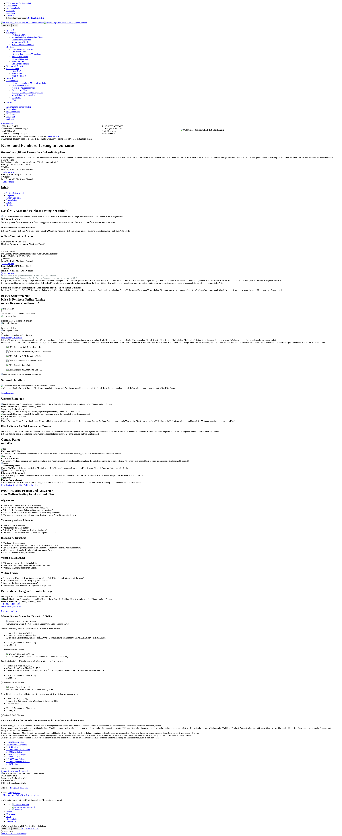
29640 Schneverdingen (16, 754)
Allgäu (15, 25)
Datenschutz (11, 819)
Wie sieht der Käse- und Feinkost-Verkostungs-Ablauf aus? (28, 510)
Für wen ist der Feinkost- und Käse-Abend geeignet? (25, 508)
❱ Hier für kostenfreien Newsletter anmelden (20, 795)
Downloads (11, 814)
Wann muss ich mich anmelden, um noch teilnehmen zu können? (30, 545)
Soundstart (22, 18)
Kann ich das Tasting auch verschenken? (20, 583)
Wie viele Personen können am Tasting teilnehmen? (25, 530)
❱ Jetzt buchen (7, 172)
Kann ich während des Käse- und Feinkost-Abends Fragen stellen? (31, 512)
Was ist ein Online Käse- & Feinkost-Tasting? (22, 505)
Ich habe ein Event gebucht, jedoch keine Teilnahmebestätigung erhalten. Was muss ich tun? (42, 548)
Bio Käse (10, 47)
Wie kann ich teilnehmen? (14, 543)
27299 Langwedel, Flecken (18, 761)
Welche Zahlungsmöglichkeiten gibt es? (20, 568)
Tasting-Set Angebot (15, 193)
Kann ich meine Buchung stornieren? (19, 552)
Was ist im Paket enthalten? (14, 525)
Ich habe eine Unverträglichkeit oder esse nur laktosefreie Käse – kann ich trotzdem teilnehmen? (43, 578)
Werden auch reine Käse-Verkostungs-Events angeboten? (27, 585)
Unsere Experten (13, 198)
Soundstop (11, 18)
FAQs (8, 203)
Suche (10, 123)
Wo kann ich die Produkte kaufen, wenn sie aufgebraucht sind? (30, 532)
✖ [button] (58, 136)
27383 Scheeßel (13, 757)
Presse (9, 812)
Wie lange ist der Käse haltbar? (16, 528)
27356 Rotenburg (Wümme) (18, 749)
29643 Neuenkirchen (15, 742)
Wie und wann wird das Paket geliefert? (20, 563)
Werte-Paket (11, 200)
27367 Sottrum (12, 764)
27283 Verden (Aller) (15, 759)
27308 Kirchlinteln (14, 752)
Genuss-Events (12, 68)
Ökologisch (11, 32)
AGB (8, 816)
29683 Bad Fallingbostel (16, 745)
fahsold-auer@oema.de (11, 606)
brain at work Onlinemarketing (14, 834)
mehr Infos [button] (52, 136)
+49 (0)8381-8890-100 (18, 788)
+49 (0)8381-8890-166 (10, 604)
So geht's (10, 195)
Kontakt (4, 123)
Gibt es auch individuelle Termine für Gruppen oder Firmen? (29, 550)
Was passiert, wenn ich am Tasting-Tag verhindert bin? (26, 580)
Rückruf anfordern (9, 611)
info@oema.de (14, 792)
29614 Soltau (12, 747)
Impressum (11, 821)
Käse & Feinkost (21, 771)
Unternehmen (12, 80)
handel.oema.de (7, 393)
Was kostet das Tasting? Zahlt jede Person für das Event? (27, 565)
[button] (171, 635)
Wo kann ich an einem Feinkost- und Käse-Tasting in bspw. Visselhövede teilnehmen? (39, 515)
